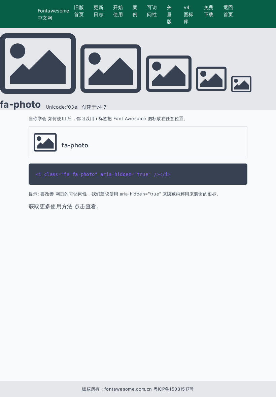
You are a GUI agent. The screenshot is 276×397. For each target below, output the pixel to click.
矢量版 (169, 14)
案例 (135, 10)
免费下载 (209, 10)
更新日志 (98, 10)
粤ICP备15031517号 (173, 389)
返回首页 (228, 10)
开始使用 (118, 10)
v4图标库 (189, 14)
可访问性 (152, 10)
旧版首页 (79, 10)
